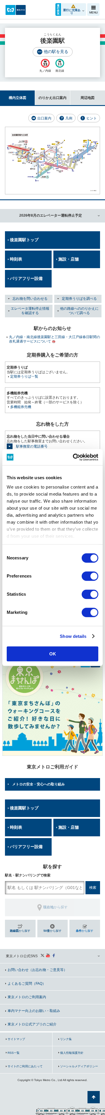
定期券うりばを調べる (79, 299)
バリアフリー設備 (26, 278)
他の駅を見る (56, 51)
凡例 (68, 118)
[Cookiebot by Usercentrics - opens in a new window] (74, 457)
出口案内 (44, 118)
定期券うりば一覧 (24, 376)
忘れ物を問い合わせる (30, 299)
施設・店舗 (68, 259)
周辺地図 (87, 98)
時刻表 (16, 259)
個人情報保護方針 (71, 1052)
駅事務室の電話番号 (32, 446)
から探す (20, 930)
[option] (52, 705)
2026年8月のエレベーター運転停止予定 (50, 215)
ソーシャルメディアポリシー (79, 1066)
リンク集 (66, 1039)
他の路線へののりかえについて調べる (79, 310)
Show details (73, 636)
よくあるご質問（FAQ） (27, 984)
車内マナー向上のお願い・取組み (34, 1011)
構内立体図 (17, 98)
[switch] (90, 576)
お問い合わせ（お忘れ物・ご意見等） (37, 970)
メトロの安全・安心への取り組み (38, 784)
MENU (93, 12)
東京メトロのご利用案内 (27, 997)
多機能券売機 (20, 407)
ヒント (91, 118)
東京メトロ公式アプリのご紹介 (32, 1024)
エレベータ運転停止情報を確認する (30, 310)
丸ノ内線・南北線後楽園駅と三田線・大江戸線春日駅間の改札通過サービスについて (54, 339)
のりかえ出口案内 (52, 98)
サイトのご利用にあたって (25, 1066)
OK (52, 653)
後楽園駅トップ (24, 239)
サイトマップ (16, 1039)
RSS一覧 (14, 1052)
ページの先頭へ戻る (94, 1097)
